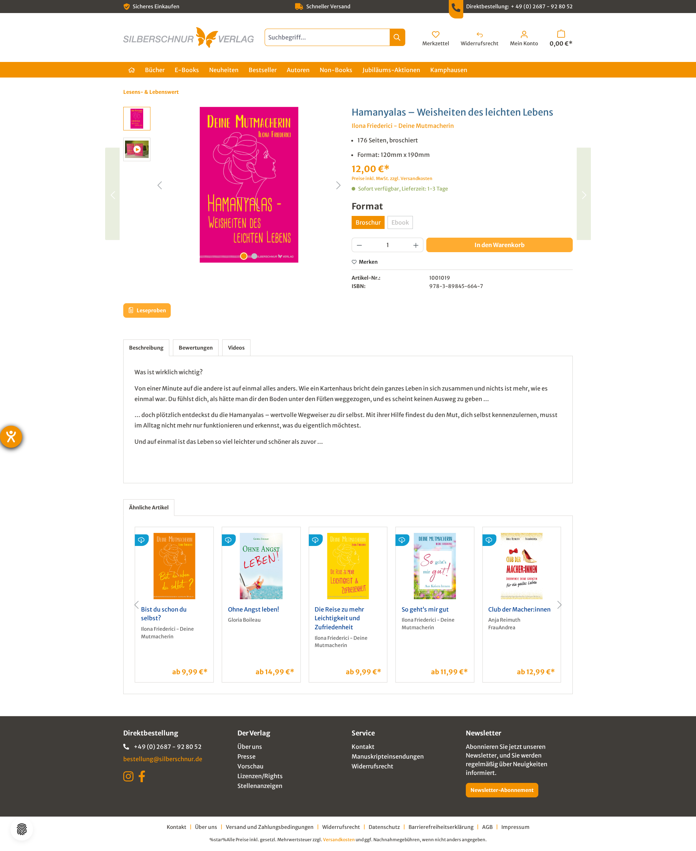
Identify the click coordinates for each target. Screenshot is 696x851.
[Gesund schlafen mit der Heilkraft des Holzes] (112, 194)
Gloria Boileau (244, 620)
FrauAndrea (501, 628)
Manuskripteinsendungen (388, 756)
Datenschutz (384, 827)
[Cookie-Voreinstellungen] (22, 829)
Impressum (515, 827)
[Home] (131, 70)
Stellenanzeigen (259, 785)
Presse (246, 756)
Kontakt (363, 746)
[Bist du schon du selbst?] (174, 566)
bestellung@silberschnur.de (162, 759)
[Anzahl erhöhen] (416, 245)
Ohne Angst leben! (253, 609)
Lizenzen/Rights (260, 776)
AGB (487, 827)
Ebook (402, 224)
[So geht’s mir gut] (435, 566)
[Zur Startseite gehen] (188, 37)
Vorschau (250, 766)
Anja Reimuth (504, 620)
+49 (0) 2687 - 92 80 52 (168, 746)
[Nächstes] (338, 184)
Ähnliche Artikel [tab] (149, 507)
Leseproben (151, 310)
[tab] (146, 347)
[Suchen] (397, 37)
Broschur (368, 222)
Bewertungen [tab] (196, 348)
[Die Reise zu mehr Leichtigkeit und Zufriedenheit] (348, 566)
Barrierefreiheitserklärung (441, 827)
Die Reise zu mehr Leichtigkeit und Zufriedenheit (339, 618)
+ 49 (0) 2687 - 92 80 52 (542, 6)
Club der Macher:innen (519, 609)
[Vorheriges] (159, 184)
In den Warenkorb (500, 245)
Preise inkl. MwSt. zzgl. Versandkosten (392, 178)
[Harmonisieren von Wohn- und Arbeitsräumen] (583, 194)
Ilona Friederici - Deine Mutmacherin (403, 125)
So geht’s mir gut (425, 609)
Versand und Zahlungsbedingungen (270, 827)
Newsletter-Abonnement (502, 790)
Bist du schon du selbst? (164, 614)
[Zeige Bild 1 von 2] (244, 256)
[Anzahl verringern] (359, 245)
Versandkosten (339, 839)
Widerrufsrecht (372, 766)
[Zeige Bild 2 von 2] (254, 256)
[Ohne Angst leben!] (261, 566)
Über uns (249, 746)
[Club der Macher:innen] (521, 566)
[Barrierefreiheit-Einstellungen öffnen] (11, 437)
